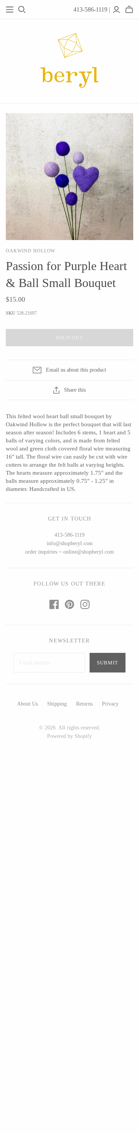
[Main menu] (10, 9)
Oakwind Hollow (30, 251)
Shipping (57, 704)
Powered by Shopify (69, 736)
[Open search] (22, 9)
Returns (84, 704)
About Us (27, 704)
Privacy (110, 704)
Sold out (69, 337)
